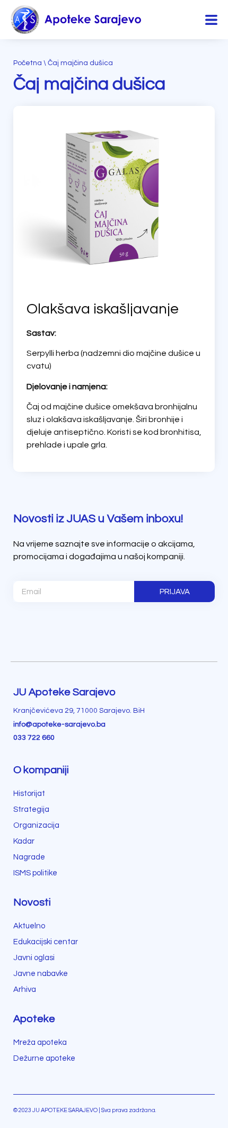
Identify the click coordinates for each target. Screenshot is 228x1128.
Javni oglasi (34, 958)
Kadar (23, 841)
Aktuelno (29, 926)
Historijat (29, 794)
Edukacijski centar (45, 942)
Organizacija (36, 825)
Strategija (31, 809)
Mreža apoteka (40, 1042)
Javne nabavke (40, 974)
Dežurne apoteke (44, 1058)
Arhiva (24, 989)
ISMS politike (35, 873)
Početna (27, 63)
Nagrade (29, 857)
